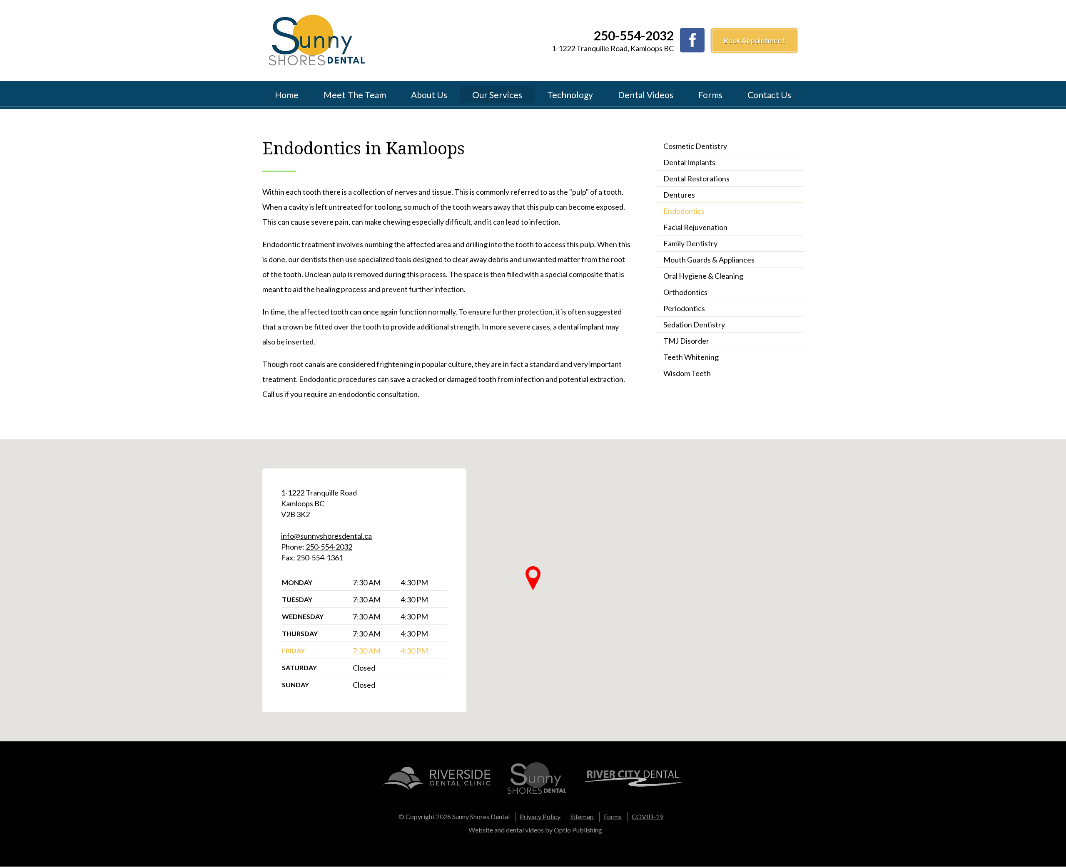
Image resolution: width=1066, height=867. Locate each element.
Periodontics (684, 308)
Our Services (497, 94)
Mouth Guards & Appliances (709, 259)
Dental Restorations (696, 178)
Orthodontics (685, 292)
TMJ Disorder (686, 340)
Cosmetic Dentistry (695, 146)
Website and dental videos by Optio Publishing (535, 830)
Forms (710, 94)
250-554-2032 (634, 35)
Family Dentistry (690, 243)
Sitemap (582, 816)
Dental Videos (645, 94)
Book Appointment (754, 40)
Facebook (692, 40)
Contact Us (769, 94)
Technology (570, 94)
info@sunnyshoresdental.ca (326, 535)
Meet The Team (355, 94)
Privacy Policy (540, 816)
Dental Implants (689, 162)
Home (287, 94)
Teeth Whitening (691, 357)
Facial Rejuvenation (695, 227)
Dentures (679, 194)
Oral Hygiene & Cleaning (703, 275)
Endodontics (684, 211)
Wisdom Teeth (687, 373)
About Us (429, 94)
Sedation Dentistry (694, 324)
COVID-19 (647, 816)
